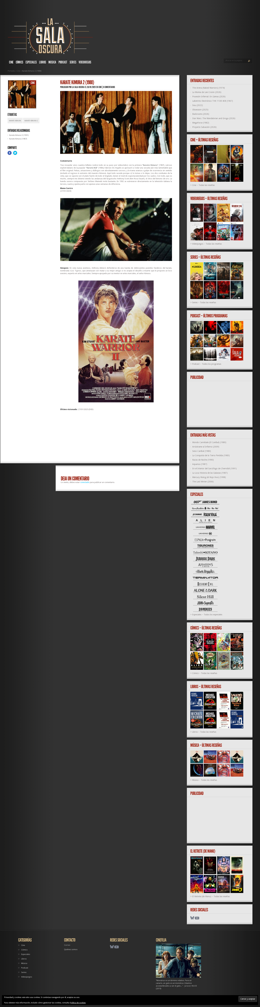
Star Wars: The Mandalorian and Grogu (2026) (213, 118)
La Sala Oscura (78, 87)
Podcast (63, 62)
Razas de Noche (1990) (203, 460)
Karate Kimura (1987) (18, 139)
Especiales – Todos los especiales (207, 614)
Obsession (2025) (200, 109)
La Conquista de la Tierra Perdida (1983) (211, 455)
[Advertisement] (116, 437)
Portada (11, 71)
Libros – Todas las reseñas (204, 732)
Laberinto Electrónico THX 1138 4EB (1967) (212, 101)
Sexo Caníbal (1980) (201, 451)
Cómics (19, 62)
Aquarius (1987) (199, 464)
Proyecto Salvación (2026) (204, 127)
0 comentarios (109, 87)
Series (73, 62)
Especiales (31, 62)
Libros (42, 62)
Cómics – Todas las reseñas (204, 673)
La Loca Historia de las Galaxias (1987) (210, 473)
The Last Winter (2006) (203, 481)
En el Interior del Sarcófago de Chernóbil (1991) (214, 468)
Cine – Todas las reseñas (203, 185)
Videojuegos (85, 62)
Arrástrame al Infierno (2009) (205, 447)
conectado (84, 482)
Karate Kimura (15, 121)
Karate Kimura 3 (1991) (19, 135)
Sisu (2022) (197, 105)
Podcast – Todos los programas (206, 364)
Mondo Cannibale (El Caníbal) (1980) (209, 442)
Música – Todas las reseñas (204, 780)
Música (52, 62)
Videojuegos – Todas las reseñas (207, 244)
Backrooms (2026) (200, 114)
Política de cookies (78, 1003)
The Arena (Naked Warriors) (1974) (208, 88)
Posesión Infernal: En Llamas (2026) (209, 96)
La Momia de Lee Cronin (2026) (206, 92)
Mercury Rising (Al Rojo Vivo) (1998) (209, 477)
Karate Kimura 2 (31, 121)
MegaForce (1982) (200, 123)
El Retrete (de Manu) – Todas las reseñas (211, 896)
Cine (11, 62)
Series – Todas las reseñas (204, 302)
